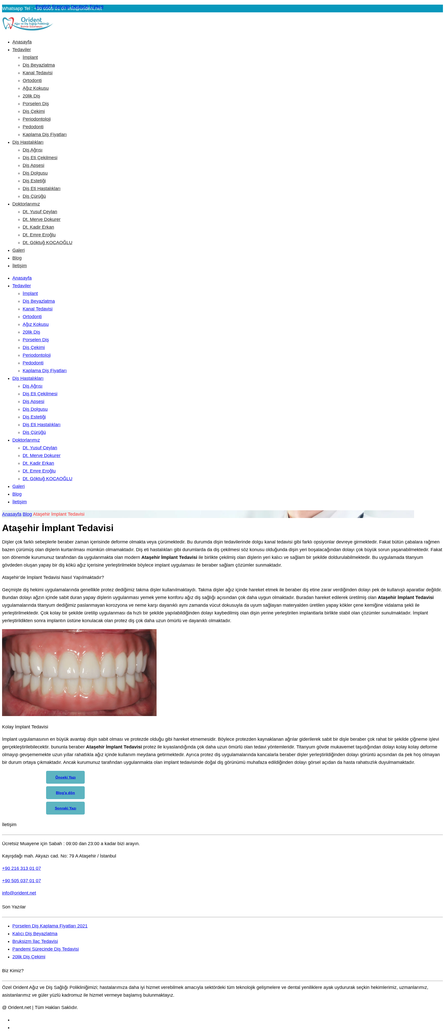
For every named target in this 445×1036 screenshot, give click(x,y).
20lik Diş (31, 96)
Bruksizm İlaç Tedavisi (35, 941)
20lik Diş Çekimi (28, 956)
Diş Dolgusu (35, 173)
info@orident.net (19, 893)
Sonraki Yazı (65, 808)
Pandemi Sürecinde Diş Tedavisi (45, 949)
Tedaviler (21, 49)
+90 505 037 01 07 (21, 880)
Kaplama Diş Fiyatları (45, 134)
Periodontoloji (37, 119)
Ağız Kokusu (36, 88)
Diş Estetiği (34, 180)
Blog (17, 258)
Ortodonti (32, 80)
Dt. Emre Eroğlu (39, 234)
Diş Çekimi (34, 111)
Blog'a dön (65, 793)
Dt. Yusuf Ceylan (40, 211)
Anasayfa (22, 41)
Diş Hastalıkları (28, 142)
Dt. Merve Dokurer (42, 219)
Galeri (18, 250)
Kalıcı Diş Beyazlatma (34, 933)
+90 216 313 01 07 (21, 868)
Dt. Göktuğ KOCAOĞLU (47, 242)
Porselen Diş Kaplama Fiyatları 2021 (50, 925)
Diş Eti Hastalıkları (42, 188)
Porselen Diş (36, 103)
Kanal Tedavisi (38, 72)
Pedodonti (33, 126)
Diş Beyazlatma (39, 65)
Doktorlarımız (26, 204)
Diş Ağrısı (32, 150)
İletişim (19, 265)
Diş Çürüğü (34, 196)
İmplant (30, 57)
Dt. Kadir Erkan (38, 227)
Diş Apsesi (33, 165)
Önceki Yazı (65, 777)
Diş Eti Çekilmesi (40, 157)
